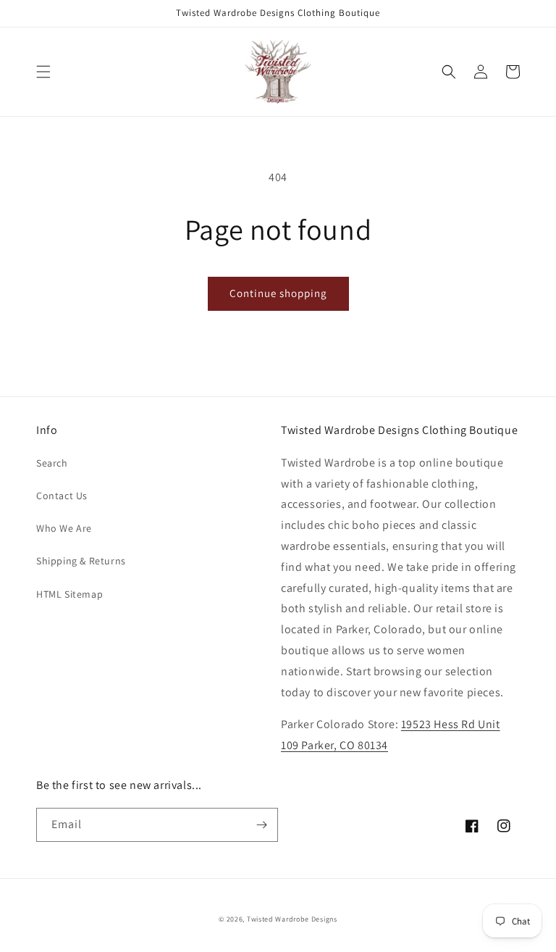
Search (52, 462)
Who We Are (64, 528)
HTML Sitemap (69, 594)
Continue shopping (278, 293)
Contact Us (62, 495)
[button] (43, 72)
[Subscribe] (261, 825)
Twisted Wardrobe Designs (292, 919)
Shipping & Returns (81, 560)
